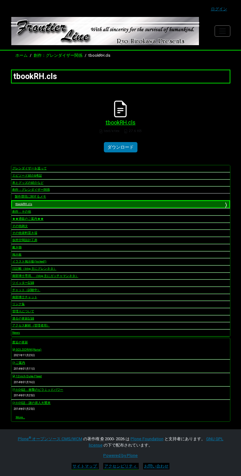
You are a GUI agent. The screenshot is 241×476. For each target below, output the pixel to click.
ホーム (21, 55)
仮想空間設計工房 (24, 240)
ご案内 (20, 362)
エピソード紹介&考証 (27, 175)
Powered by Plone (120, 455)
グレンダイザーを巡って (29, 168)
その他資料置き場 (24, 233)
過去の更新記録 (23, 318)
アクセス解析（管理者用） (31, 325)
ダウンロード (120, 147)
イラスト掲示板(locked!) (29, 261)
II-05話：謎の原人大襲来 (33, 403)
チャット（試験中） (26, 290)
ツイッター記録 (23, 282)
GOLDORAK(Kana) (28, 349)
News (16, 332)
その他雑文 (20, 226)
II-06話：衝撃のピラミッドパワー (39, 389)
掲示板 (17, 254)
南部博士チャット (24, 297)
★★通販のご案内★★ (28, 218)
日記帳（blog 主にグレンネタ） (34, 268)
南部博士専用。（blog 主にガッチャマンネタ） (45, 276)
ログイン (219, 9)
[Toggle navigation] (222, 30)
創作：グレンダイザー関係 (58, 55)
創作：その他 (21, 211)
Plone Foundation (147, 438)
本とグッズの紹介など (28, 182)
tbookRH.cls (120, 122)
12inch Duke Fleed (28, 376)
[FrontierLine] (105, 31)
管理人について (23, 311)
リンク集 (18, 304)
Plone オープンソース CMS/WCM (50, 438)
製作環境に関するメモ (30, 196)
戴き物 (17, 247)
